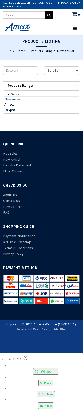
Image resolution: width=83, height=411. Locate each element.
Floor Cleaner (13, 171)
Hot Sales (11, 94)
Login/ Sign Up (70, 2)
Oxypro (9, 110)
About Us (10, 195)
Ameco (9, 104)
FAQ (6, 212)
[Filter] (49, 15)
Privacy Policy (13, 254)
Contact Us (11, 201)
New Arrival (12, 99)
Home (20, 51)
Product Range (20, 85)
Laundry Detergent (17, 165)
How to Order (13, 207)
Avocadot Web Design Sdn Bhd (41, 329)
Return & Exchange (17, 242)
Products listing (41, 51)
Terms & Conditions (18, 248)
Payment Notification (19, 236)
